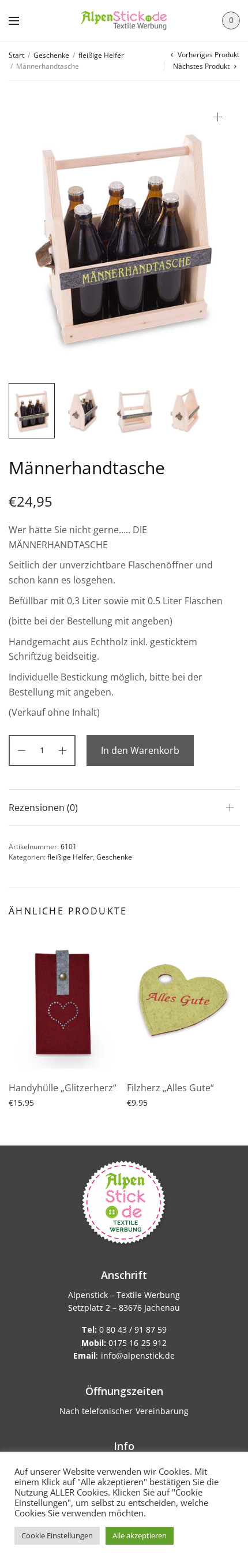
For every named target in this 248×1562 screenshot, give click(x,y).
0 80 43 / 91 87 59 (124, 1329)
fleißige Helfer (101, 55)
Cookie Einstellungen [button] (57, 1535)
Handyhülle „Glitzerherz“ (63, 1087)
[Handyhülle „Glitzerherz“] (65, 1002)
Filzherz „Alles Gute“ (170, 1087)
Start (16, 55)
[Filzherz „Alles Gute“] (183, 1002)
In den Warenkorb (140, 750)
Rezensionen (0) (43, 807)
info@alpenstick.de (138, 1355)
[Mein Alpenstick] (124, 20)
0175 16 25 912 (123, 1342)
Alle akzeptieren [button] (139, 1535)
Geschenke (51, 55)
